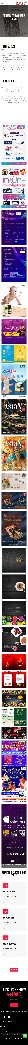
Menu (14, 118)
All (6, 113)
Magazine (19, 113)
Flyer (12, 113)
